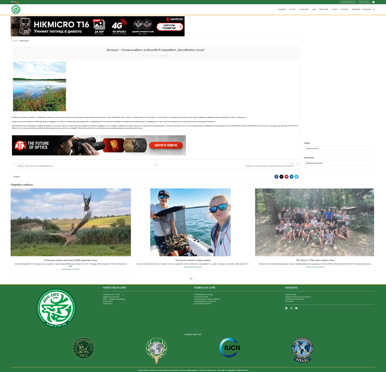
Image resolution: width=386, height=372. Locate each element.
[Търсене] (374, 9)
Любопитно (24, 41)
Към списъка (156, 165)
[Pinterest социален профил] (286, 177)
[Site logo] (16, 9)
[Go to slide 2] (193, 278)
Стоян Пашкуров (153, 55)
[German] (17, 2)
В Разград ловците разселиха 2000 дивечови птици (70, 260)
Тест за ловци (364, 2)
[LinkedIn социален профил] (292, 177)
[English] (15, 2)
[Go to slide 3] (195, 278)
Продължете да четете (71, 269)
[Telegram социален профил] (297, 177)
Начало (14, 41)
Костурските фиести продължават (193, 260)
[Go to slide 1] (190, 278)
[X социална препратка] (281, 177)
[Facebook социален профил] (276, 177)
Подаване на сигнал (348, 2)
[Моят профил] (373, 2)
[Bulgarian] (12, 2)
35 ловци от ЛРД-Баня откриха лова (315, 260)
